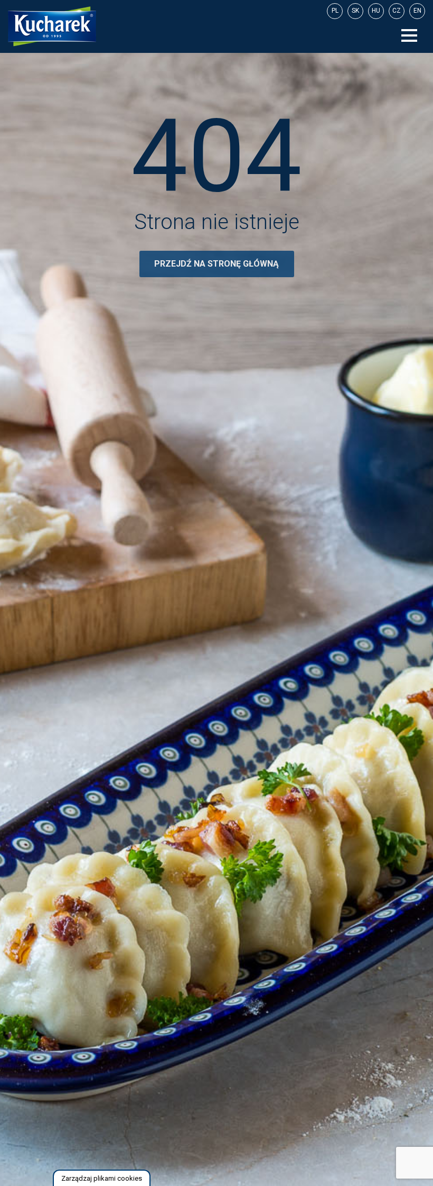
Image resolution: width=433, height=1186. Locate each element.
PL (335, 10)
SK (355, 10)
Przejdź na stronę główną (216, 264)
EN (417, 10)
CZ (396, 10)
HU (376, 10)
